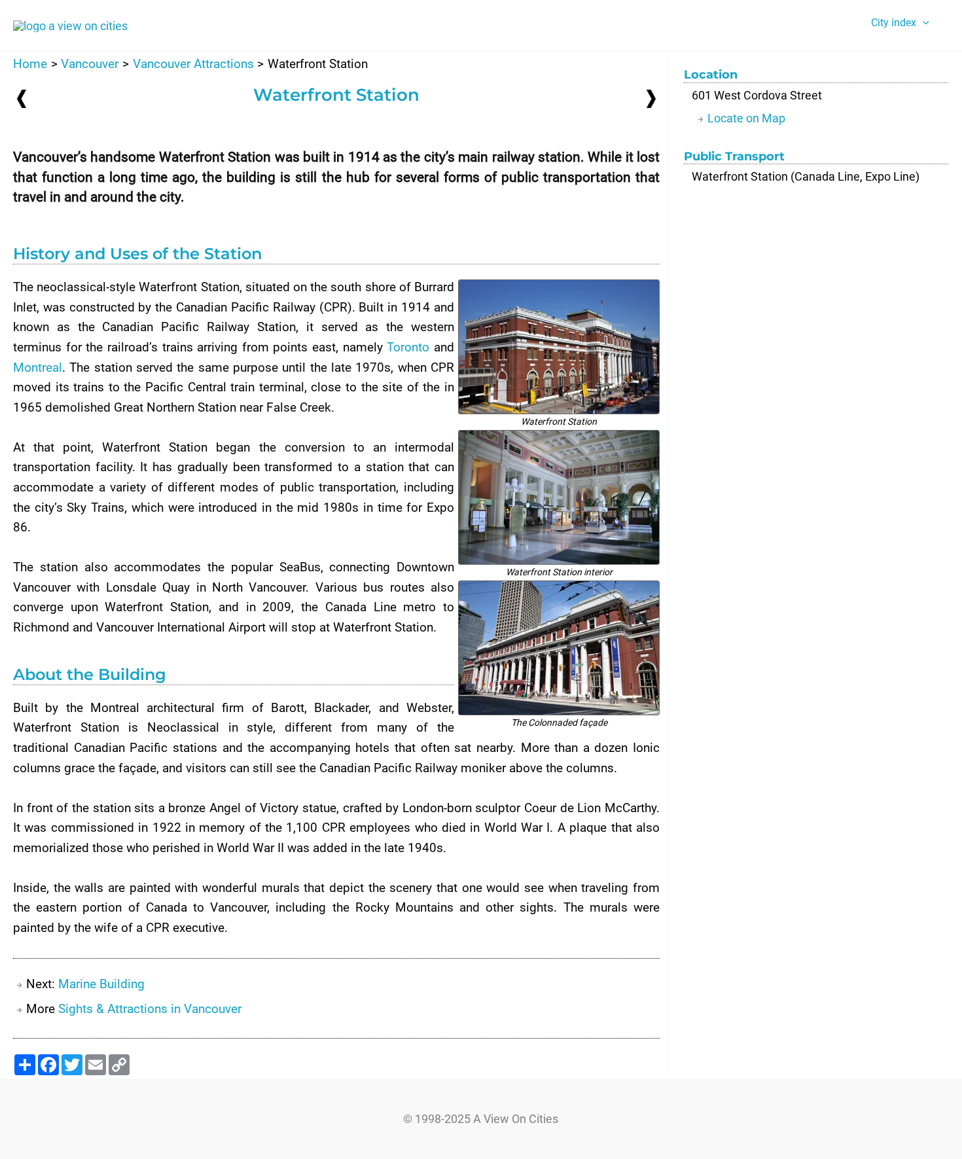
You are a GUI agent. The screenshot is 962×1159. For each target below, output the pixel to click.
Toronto (408, 347)
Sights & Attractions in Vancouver (149, 1008)
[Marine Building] (651, 97)
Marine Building (101, 983)
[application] (922, 23)
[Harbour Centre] (21, 98)
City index (893, 22)
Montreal (37, 367)
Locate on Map (746, 118)
